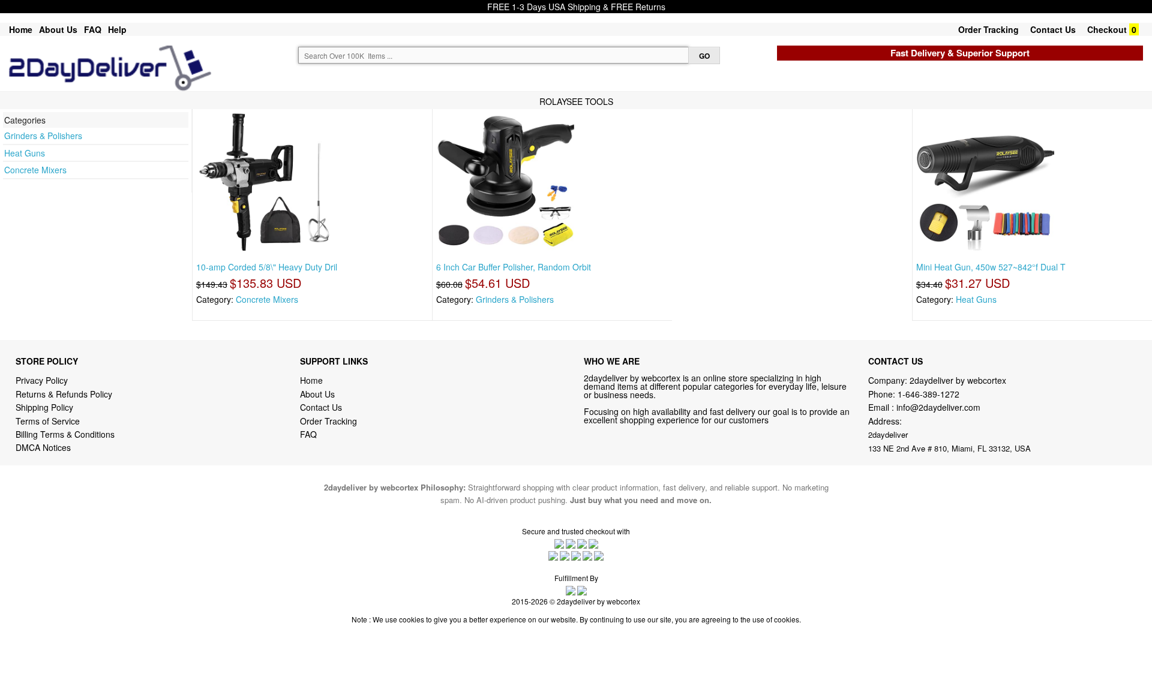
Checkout (1107, 29)
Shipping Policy (46, 407)
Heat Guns (24, 153)
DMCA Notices (43, 447)
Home (20, 29)
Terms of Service (48, 421)
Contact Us (1053, 29)
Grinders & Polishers (43, 136)
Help (117, 29)
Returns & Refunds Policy (64, 394)
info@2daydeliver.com (938, 407)
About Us (58, 29)
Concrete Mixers (35, 170)
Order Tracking (988, 29)
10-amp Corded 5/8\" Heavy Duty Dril (266, 267)
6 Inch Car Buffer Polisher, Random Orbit (513, 267)
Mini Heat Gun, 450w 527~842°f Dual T (991, 267)
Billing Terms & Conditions (65, 434)
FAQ (92, 29)
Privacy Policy (42, 380)
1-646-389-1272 (928, 394)
